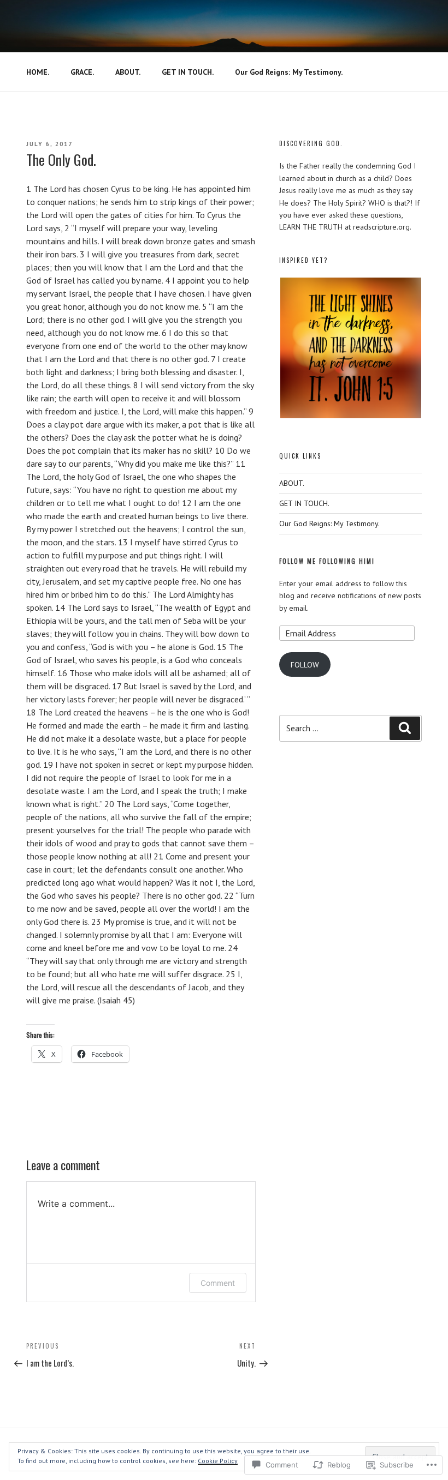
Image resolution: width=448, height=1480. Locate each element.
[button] (350, 347)
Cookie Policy (218, 1461)
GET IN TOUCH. (188, 72)
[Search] (405, 728)
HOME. (37, 72)
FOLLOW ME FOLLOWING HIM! (327, 561)
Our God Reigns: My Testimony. (289, 72)
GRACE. (82, 72)
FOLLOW (305, 665)
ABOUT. (127, 72)
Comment (218, 1283)
